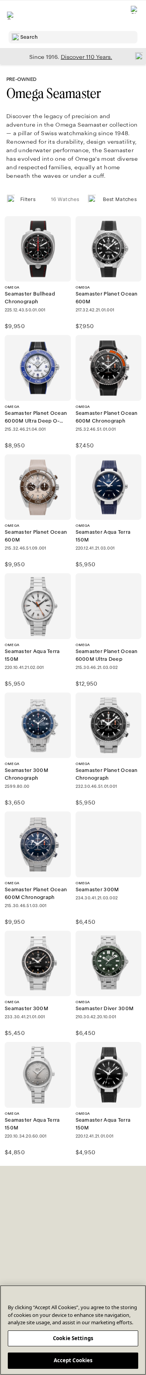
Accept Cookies (73, 1360)
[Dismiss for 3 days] (136, 55)
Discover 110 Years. (86, 57)
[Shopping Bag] (134, 15)
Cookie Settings (73, 1338)
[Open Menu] (11, 15)
